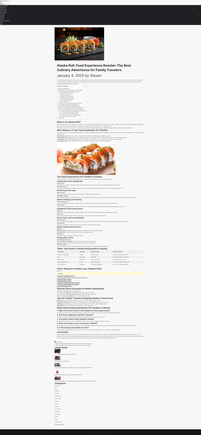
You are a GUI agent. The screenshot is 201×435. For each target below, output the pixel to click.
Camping (2, 15)
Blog (1, 24)
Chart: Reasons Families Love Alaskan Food (69, 104)
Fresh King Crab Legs (65, 94)
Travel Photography (5, 20)
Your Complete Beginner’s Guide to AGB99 (65, 354)
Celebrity (57, 393)
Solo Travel (2, 7)
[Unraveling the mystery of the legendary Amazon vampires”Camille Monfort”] (57, 366)
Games (56, 403)
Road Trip (2, 17)
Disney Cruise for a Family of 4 (62, 361)
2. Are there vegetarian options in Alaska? (70, 112)
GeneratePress (110, 432)
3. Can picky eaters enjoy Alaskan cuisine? (70, 113)
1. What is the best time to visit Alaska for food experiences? (73, 110)
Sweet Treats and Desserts (66, 100)
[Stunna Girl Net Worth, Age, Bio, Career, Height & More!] (57, 373)
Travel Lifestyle (3, 6)
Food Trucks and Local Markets (67, 98)
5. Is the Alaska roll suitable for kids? (68, 116)
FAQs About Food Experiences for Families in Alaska (71, 109)
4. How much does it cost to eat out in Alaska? (70, 115)
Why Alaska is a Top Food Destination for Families (70, 90)
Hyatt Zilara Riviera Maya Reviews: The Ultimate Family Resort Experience (74, 343)
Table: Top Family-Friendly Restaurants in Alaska (70, 103)
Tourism (2, 19)
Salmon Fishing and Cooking (67, 96)
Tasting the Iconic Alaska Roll (67, 93)
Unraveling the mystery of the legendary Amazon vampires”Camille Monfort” (73, 367)
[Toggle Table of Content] (84, 86)
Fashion (56, 401)
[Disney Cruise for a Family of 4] (57, 359)
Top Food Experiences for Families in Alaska (69, 91)
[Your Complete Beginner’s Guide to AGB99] (57, 352)
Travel (1, 22)
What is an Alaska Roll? (64, 88)
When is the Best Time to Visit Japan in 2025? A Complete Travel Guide (73, 345)
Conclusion (61, 117)
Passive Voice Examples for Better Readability (69, 106)
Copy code (60, 273)
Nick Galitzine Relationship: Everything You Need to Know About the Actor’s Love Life (76, 381)
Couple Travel (3, 9)
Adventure (2, 14)
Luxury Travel (3, 12)
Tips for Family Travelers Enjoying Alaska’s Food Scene (71, 107)
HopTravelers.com (4, 0)
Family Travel (3, 10)
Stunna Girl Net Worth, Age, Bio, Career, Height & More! (68, 374)
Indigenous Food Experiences (67, 97)
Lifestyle (57, 406)
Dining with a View (65, 101)
